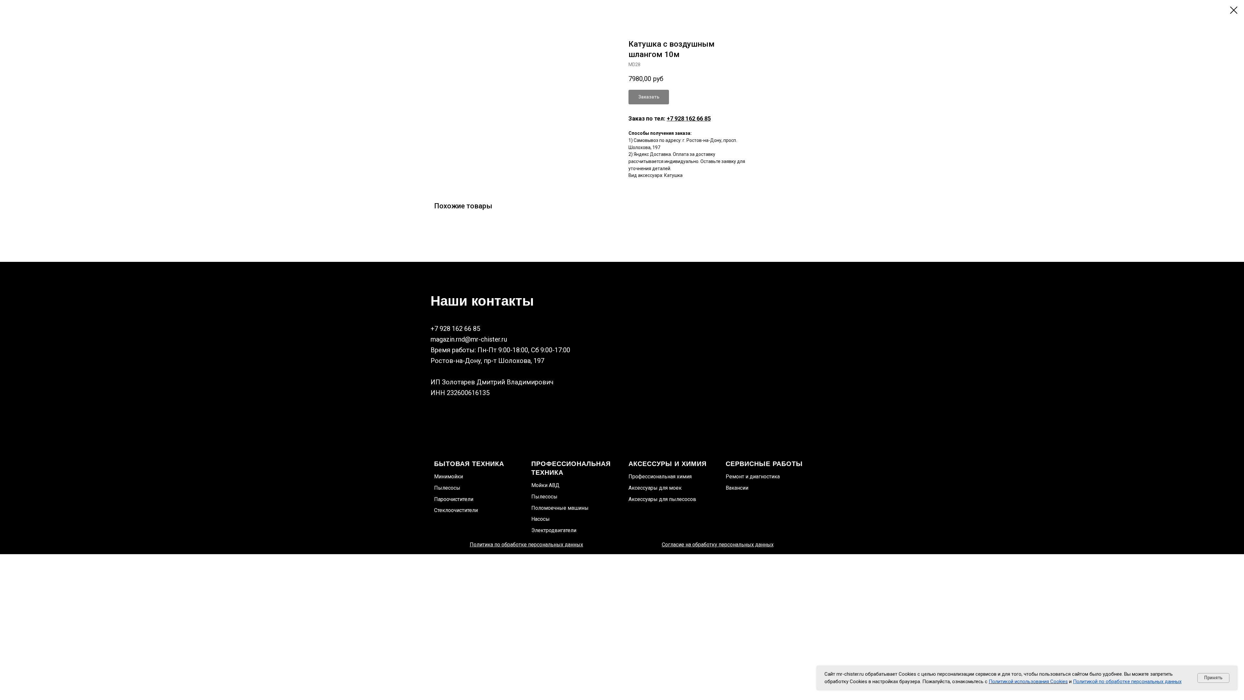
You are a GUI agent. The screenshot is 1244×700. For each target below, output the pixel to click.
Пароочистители (453, 499)
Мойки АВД (545, 485)
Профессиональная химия (660, 476)
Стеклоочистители (456, 510)
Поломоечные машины (560, 508)
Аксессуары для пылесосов (662, 499)
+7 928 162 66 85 (689, 118)
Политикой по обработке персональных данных (1127, 681)
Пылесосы (447, 488)
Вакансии (737, 488)
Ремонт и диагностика (753, 476)
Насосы (540, 519)
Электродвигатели (553, 530)
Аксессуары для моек (655, 488)
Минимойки (448, 476)
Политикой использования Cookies (1028, 681)
